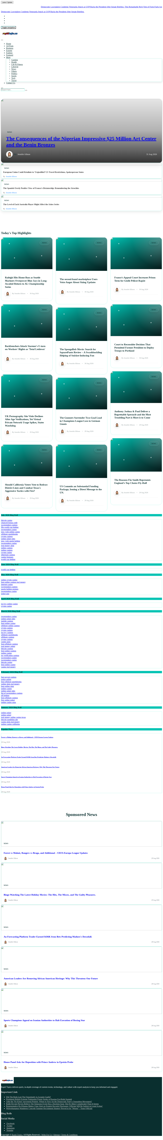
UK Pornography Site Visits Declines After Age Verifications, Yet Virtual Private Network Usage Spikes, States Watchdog (24, 421)
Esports (9, 50)
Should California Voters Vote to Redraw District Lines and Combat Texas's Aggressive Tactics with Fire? (26, 487)
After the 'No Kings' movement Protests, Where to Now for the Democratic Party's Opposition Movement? (49, 1101)
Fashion (9, 53)
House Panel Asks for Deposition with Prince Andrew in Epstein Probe (22, 787)
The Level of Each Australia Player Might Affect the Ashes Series (31, 204)
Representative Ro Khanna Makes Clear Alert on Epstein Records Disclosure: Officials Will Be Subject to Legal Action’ (54, 1106)
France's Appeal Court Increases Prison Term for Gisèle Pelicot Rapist (134, 279)
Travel (13, 80)
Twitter (9, 1126)
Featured (9, 55)
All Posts (9, 46)
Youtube (9, 1130)
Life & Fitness (17, 64)
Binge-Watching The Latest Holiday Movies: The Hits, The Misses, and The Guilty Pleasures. (29, 747)
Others (14, 71)
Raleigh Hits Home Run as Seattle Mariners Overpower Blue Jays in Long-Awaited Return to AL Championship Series (26, 282)
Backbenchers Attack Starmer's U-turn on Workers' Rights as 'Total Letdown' (25, 348)
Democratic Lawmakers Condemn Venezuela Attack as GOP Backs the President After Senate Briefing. (60, 7)
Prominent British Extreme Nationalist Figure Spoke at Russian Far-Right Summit (39, 1099)
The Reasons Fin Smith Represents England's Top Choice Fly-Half (132, 481)
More (8, 57)
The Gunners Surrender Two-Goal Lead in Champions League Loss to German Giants (81, 420)
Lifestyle (14, 67)
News (13, 69)
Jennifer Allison (24, 154)
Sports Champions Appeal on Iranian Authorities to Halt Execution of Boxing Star (26, 777)
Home (8, 44)
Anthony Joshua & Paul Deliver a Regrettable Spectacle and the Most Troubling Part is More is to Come (132, 414)
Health (14, 62)
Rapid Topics (17, 1135)
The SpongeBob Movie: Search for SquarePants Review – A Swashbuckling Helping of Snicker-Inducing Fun (81, 352)
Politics (14, 74)
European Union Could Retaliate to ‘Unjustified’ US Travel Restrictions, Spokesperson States (43, 172)
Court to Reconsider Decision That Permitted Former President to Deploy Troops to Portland (134, 347)
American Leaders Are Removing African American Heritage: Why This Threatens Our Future (30, 767)
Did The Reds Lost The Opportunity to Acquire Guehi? (28, 1097)
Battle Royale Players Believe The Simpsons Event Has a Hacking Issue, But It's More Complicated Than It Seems (52, 1104)
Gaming (14, 60)
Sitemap (56, 1135)
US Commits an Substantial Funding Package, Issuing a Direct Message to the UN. (81, 489)
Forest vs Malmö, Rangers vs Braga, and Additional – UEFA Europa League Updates (27, 737)
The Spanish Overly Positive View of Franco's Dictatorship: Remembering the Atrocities (41, 188)
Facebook (10, 1123)
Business (9, 48)
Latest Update (7, 2)
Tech (13, 78)
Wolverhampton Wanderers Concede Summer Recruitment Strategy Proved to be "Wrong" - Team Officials (49, 1108)
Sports (13, 76)
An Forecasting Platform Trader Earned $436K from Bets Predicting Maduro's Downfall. (28, 757)
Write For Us (47, 1135)
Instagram (10, 1128)
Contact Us (10, 83)
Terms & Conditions (69, 1135)
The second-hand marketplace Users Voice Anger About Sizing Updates (78, 281)
